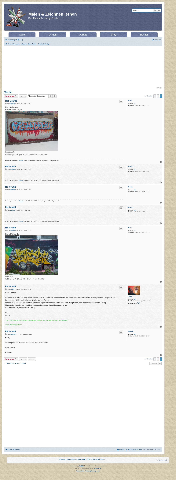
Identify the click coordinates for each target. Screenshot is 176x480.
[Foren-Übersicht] (16, 17)
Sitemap (62, 459)
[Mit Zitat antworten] (121, 101)
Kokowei (131, 331)
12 (135, 103)
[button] (154, 96)
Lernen (53, 34)
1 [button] (157, 96)
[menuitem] (20, 39)
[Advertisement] (83, 67)
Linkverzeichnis (98, 459)
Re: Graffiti (11, 100)
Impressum (71, 459)
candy (130, 296)
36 (135, 334)
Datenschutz (81, 459)
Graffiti (8, 92)
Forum (83, 34)
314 (135, 299)
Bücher (144, 34)
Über (89, 459)
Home (22, 34)
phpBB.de (97, 468)
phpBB (81, 466)
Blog (113, 34)
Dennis (130, 100)
